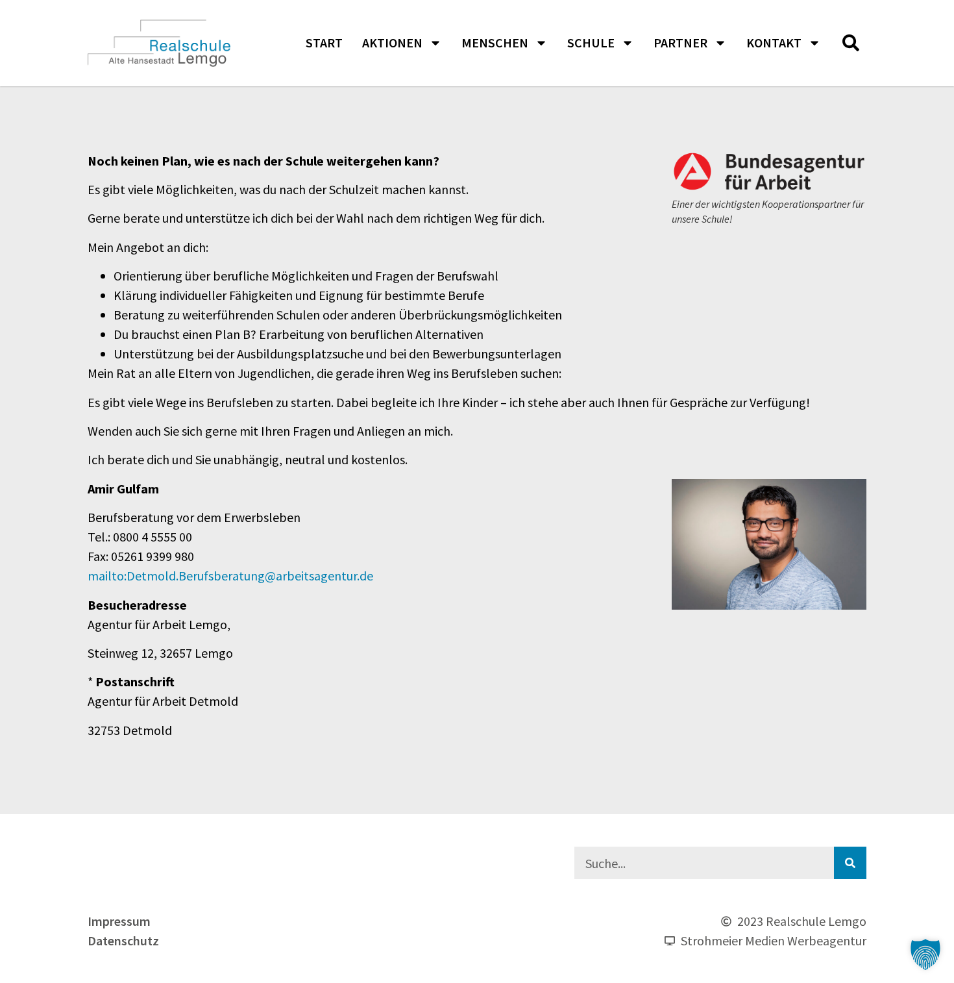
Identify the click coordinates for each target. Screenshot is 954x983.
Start (324, 42)
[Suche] (850, 863)
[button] (851, 43)
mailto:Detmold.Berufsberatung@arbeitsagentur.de (230, 575)
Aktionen (392, 42)
